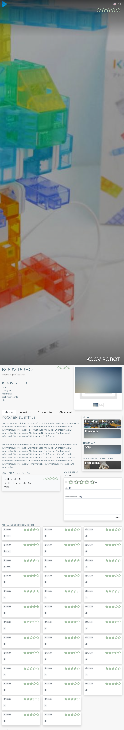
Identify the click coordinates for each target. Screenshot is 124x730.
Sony (88, 447)
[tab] (9, 412)
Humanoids (91, 431)
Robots (5, 374)
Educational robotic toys (99, 421)
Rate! (117, 517)
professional (18, 374)
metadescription (73, 497)
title (68, 488)
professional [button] (92, 462)
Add (69, 475)
